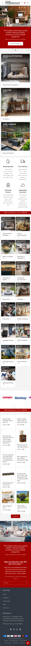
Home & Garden (8, 153)
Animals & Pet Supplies (10, 85)
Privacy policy (8, 642)
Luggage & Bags (8, 340)
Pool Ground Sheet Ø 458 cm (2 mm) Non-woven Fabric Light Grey (8, 439)
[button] (3, 2)
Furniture (6, 119)
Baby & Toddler (8, 256)
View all (15, 516)
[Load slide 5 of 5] (19, 50)
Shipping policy (23, 642)
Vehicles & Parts (8, 383)
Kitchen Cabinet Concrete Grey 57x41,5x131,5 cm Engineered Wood (8, 458)
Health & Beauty (22, 319)
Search (5, 594)
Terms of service (23, 640)
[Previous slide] (9, 50)
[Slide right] (18, 406)
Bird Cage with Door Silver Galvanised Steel (22, 458)
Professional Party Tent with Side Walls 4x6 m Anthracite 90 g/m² (22, 477)
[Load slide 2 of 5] (14, 50)
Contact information (13, 640)
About (4, 604)
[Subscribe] (26, 583)
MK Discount (15, 638)
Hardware (6, 319)
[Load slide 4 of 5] (17, 50)
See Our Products (15, 43)
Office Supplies (22, 340)
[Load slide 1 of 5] (12, 50)
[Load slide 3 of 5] (15, 50)
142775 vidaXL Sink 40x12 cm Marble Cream (7, 506)
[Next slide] (21, 50)
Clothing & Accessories (21, 278)
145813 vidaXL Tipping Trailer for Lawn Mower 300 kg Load (22, 507)
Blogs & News (6, 601)
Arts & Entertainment (22, 234)
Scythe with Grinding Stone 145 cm (8, 420)
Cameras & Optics (6, 278)
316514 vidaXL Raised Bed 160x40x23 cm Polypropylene (8, 483)
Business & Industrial (20, 257)
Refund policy (16, 642)
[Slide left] (12, 406)
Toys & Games (22, 361)
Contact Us (6, 607)
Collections (6, 597)
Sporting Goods (8, 361)
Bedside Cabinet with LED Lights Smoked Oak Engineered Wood (22, 446)
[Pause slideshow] (29, 50)
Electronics (6, 299)
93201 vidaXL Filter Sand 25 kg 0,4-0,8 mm (22, 420)
